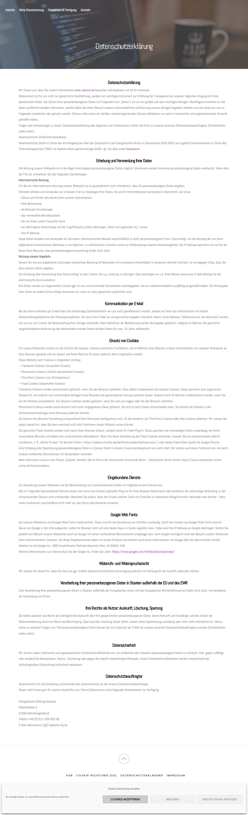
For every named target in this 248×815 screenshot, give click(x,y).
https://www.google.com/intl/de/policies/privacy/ (143, 551)
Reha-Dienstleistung (31, 10)
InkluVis (10, 10)
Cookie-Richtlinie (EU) (96, 775)
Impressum (133, 149)
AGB (69, 775)
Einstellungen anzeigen (219, 799)
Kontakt (85, 10)
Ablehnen (172, 799)
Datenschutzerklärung (142, 775)
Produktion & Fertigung (62, 10)
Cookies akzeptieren (125, 799)
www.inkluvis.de (84, 90)
